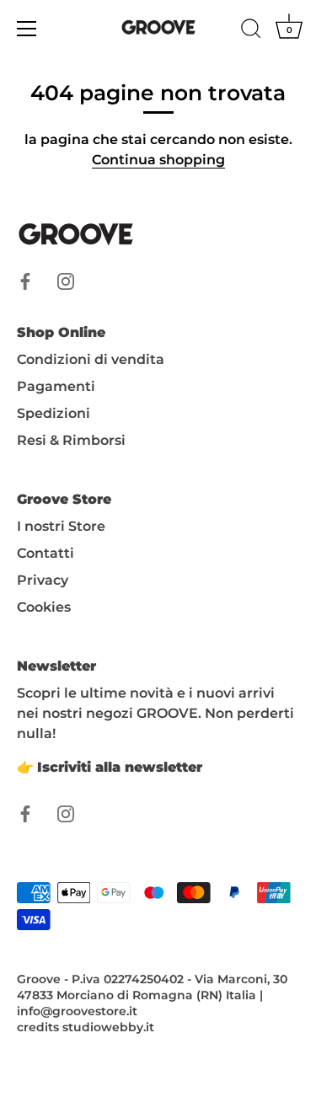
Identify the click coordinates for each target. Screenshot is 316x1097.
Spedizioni (53, 413)
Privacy (42, 580)
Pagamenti (56, 386)
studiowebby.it (108, 1027)
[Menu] (27, 28)
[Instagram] (65, 280)
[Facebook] (25, 280)
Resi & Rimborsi (71, 440)
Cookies (44, 607)
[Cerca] (251, 31)
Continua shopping (158, 160)
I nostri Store (61, 526)
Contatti (45, 553)
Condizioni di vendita (90, 359)
